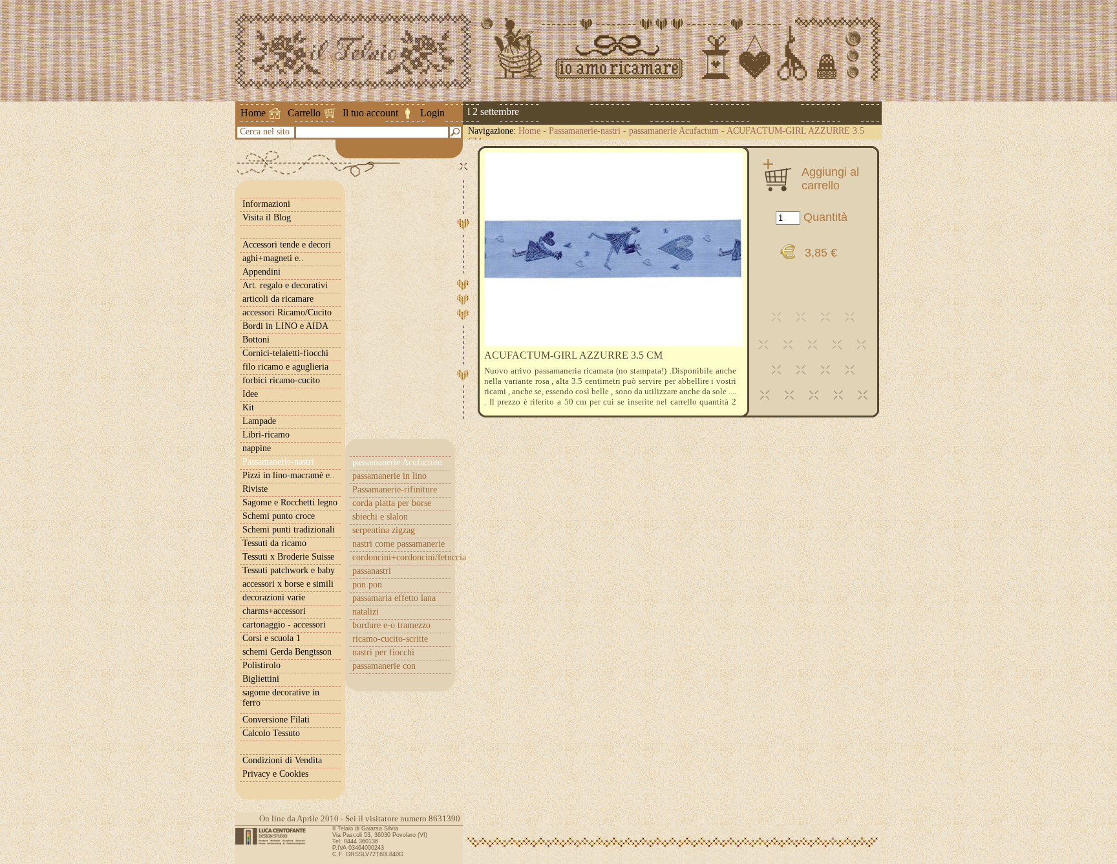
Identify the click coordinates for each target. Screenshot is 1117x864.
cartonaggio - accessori (284, 624)
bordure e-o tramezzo (391, 625)
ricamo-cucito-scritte (390, 639)
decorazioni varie (273, 597)
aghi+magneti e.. (273, 258)
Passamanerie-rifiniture (394, 489)
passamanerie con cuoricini (384, 671)
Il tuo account (370, 112)
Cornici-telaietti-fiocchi (285, 353)
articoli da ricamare (278, 299)
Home (253, 112)
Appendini (261, 272)
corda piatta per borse (391, 503)
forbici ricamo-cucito (281, 380)
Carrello (304, 112)
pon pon (367, 584)
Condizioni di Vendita (282, 760)
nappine (256, 448)
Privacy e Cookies (275, 774)
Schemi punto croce (278, 516)
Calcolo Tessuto (271, 733)
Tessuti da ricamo (274, 543)
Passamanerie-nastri (585, 131)
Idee (250, 394)
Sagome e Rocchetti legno (289, 502)
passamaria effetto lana (394, 598)
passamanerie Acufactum (674, 131)
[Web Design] (275, 836)
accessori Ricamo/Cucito (287, 312)
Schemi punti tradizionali (288, 529)
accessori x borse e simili (288, 584)
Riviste (255, 489)
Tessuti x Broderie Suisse (288, 557)
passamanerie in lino (389, 476)
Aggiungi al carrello (830, 178)
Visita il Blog (266, 217)
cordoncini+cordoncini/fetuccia (401, 557)
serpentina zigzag (383, 530)
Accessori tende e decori (286, 244)
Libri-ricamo (266, 434)
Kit (248, 407)
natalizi (365, 611)
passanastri (371, 571)
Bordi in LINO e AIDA (285, 326)
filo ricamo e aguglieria (285, 367)
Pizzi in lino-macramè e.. (288, 475)
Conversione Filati (276, 719)
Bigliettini (260, 679)
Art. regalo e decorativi (285, 285)
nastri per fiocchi (383, 652)
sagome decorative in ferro (280, 698)
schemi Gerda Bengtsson (287, 652)
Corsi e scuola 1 (271, 638)
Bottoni (256, 339)
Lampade (259, 421)
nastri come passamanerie (398, 544)
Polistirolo (261, 665)
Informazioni (266, 204)
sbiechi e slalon (380, 517)
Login (432, 112)
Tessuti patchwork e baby (288, 570)
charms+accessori (274, 611)
